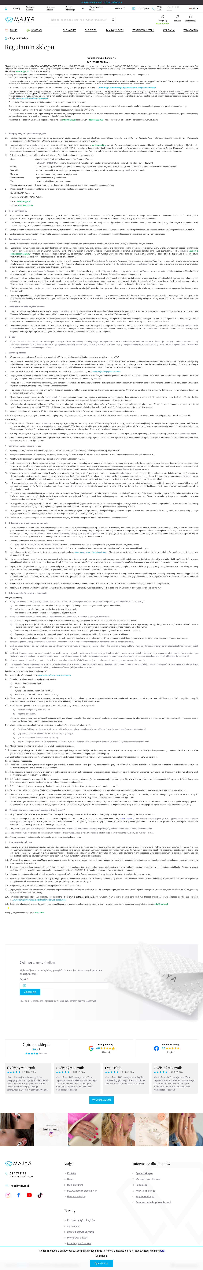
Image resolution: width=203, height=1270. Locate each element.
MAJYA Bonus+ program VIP (82, 1190)
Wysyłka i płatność (145, 1190)
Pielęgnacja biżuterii (77, 1237)
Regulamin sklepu (145, 1196)
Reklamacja (120, 8)
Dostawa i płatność (30, 8)
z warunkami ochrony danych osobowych (76, 1001)
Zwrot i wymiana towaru (96, 8)
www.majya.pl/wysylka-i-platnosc (106, 371)
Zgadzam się (101, 1263)
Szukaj (113, 20)
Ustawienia (101, 1256)
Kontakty (16, 8)
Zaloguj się (30, 992)
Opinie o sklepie (50, 8)
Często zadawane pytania (80, 1231)
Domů (6, 8)
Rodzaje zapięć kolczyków (81, 1220)
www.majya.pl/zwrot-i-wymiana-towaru (32, 98)
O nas (70, 1179)
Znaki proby (73, 1226)
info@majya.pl (19, 1186)
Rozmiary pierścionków (79, 1243)
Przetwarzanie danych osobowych (153, 1202)
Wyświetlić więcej (101, 1100)
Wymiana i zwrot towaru (148, 1179)
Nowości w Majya (76, 1196)
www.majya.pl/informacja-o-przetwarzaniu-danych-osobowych (127, 87)
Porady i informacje (70, 8)
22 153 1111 (18, 1173)
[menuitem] (11, 30)
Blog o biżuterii (75, 1185)
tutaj (162, 1250)
